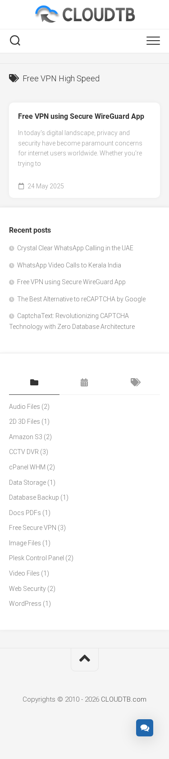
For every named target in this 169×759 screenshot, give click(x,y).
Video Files (24, 573)
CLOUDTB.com (123, 699)
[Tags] (135, 383)
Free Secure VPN (32, 527)
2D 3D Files (24, 421)
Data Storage (27, 482)
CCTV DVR (24, 451)
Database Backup (34, 497)
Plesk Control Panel (36, 558)
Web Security (27, 588)
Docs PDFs (25, 512)
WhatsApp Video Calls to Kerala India (69, 265)
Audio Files (24, 406)
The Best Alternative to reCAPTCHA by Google (81, 299)
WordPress (25, 603)
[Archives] (84, 383)
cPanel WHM (27, 467)
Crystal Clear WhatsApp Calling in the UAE (75, 248)
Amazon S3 (25, 436)
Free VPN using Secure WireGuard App (81, 116)
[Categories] (34, 383)
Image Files (25, 543)
